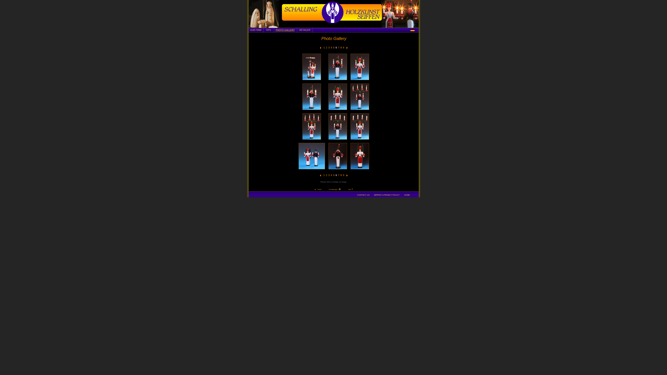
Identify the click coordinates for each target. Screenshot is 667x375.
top (349, 189)
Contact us (363, 195)
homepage (333, 189)
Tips (268, 30)
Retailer (304, 30)
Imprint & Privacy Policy (387, 195)
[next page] (347, 48)
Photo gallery (285, 30)
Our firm (255, 30)
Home (407, 195)
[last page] (320, 48)
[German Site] (412, 30)
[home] (332, 23)
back (320, 189)
